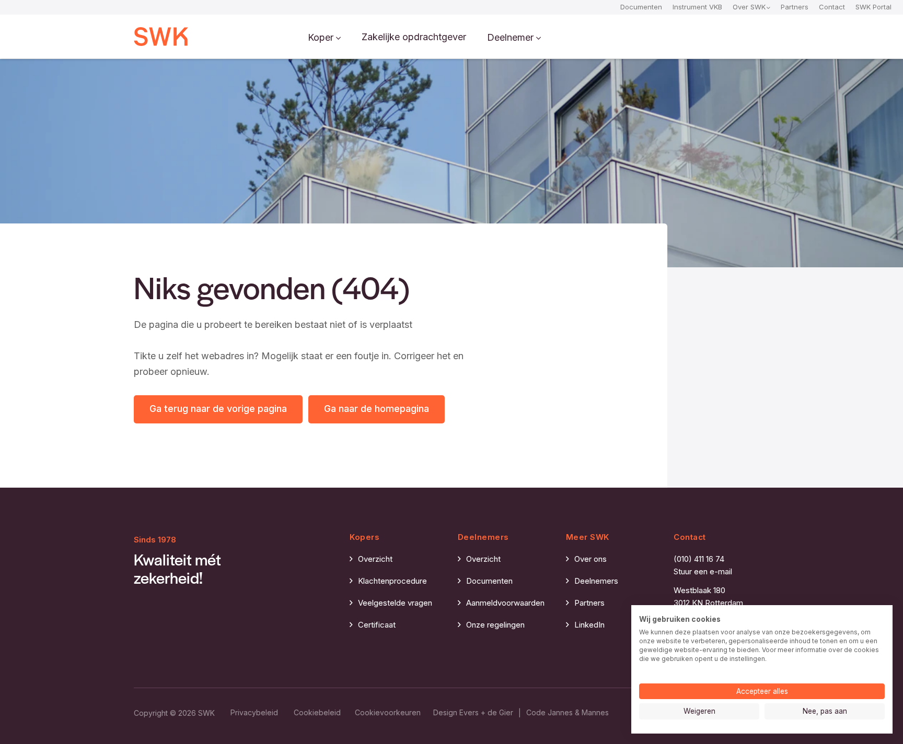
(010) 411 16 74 (699, 559)
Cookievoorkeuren (388, 712)
